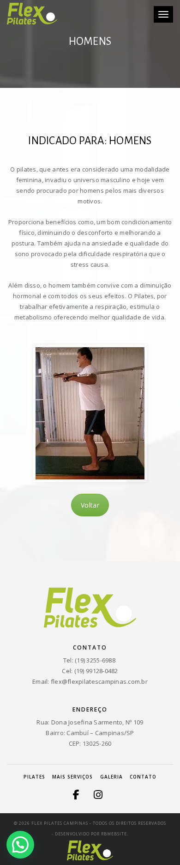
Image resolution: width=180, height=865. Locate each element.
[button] (20, 845)
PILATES (34, 776)
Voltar (90, 505)
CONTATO (143, 776)
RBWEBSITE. (114, 834)
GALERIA (111, 776)
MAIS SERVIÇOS (72, 776)
